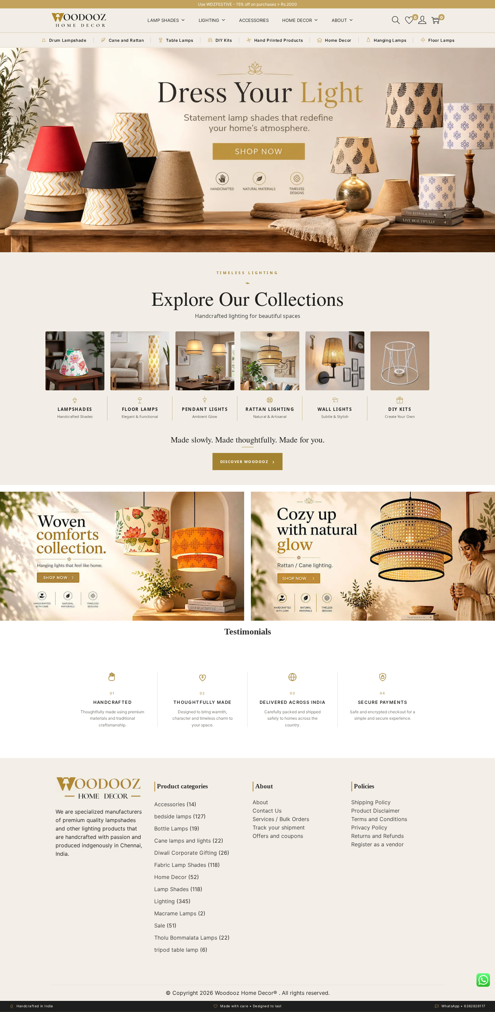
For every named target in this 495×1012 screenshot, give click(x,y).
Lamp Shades (163, 20)
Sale (159, 925)
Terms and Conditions (379, 819)
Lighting (209, 20)
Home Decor (297, 20)
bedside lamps (172, 816)
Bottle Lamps (171, 828)
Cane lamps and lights (182, 840)
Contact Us (267, 810)
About (339, 20)
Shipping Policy (371, 802)
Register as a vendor (377, 844)
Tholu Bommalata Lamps (185, 937)
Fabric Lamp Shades (180, 864)
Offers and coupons (278, 836)
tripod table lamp (176, 949)
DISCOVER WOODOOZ (247, 461)
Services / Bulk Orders (281, 819)
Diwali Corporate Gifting (185, 852)
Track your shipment (279, 827)
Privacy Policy (369, 827)
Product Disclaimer (375, 810)
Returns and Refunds (377, 836)
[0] (409, 20)
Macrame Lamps (175, 913)
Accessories (254, 20)
